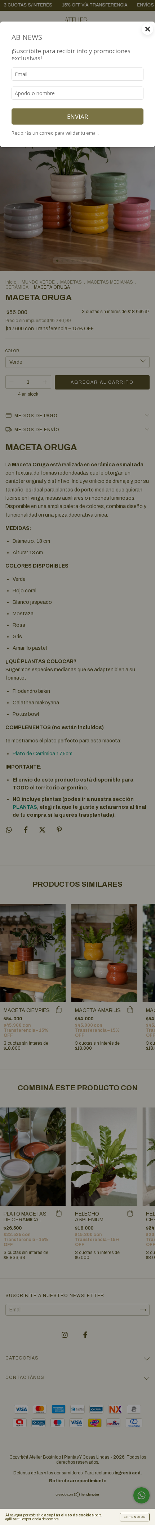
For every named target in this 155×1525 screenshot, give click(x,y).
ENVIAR (77, 116)
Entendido (135, 1517)
